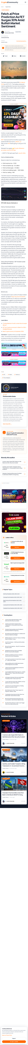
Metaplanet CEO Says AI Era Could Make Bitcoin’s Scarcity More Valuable (13, 651)
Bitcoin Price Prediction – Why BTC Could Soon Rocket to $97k (15, 647)
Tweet (6, 56)
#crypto (16, 148)
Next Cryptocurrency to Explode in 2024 (13, 331)
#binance (21, 148)
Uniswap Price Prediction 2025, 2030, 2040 (12, 597)
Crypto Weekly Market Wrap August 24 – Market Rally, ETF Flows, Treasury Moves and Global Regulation (15, 673)
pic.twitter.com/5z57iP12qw (8, 150)
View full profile (7, 423)
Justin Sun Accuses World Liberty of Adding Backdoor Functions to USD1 (14, 686)
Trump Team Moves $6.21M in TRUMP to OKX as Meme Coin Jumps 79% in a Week (15, 682)
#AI (9, 143)
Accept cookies (14, 1041)
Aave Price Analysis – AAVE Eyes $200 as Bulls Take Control (14, 642)
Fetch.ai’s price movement (18, 296)
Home (2, 6)
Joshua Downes (5, 37)
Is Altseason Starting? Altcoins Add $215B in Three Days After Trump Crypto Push (14, 678)
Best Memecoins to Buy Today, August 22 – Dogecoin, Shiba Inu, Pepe (14, 691)
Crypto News (8, 6)
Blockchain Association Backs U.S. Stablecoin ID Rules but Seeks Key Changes (15, 634)
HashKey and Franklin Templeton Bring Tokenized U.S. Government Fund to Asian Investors (12, 468)
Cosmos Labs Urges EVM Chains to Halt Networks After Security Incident (11, 462)
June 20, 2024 (22, 153)
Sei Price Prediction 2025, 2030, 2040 (11, 594)
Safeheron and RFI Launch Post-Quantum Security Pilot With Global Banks (14, 655)
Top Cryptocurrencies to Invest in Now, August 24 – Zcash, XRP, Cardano (15, 659)
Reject (14, 1038)
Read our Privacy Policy (7, 1035)
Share (15, 56)
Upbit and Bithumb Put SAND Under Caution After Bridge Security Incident (14, 664)
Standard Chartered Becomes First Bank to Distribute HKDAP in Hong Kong (12, 474)
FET (4, 374)
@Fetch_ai (18, 141)
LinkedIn (24, 56)
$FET (2, 140)
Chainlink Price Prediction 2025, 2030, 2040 (12, 608)
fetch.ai (18, 374)
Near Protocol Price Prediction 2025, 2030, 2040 (12, 601)
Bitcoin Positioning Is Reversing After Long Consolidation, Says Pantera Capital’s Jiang (14, 699)
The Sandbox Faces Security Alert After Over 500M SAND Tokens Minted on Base (14, 695)
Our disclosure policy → (21, 41)
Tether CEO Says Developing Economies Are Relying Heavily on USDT (14, 668)
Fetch (10, 374)
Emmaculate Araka (9, 396)
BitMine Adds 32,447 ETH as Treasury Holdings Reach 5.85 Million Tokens (15, 638)
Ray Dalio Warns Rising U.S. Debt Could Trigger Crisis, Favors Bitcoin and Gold (14, 703)
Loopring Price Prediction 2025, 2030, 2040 (12, 605)
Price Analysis (6, 377)
